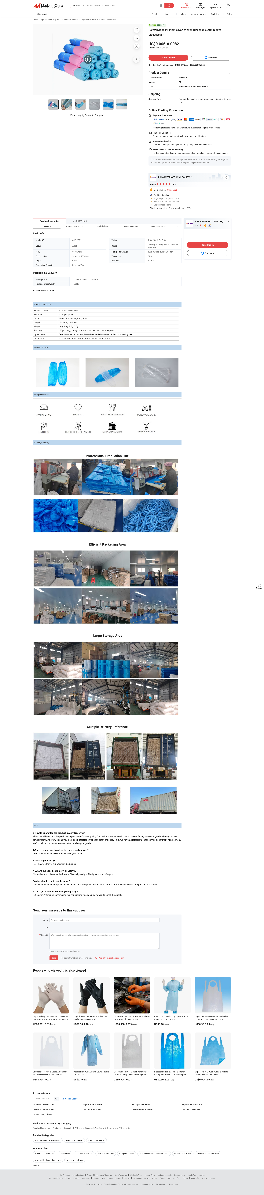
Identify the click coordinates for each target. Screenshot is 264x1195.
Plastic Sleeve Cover (182, 1153)
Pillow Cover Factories (44, 1153)
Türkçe (185, 1178)
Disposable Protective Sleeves (47, 1140)
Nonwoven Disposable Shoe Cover (154, 1153)
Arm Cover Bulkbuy (75, 1160)
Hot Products (65, 1175)
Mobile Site (192, 1175)
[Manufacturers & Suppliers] (48, 6)
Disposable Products (70, 19)
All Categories (42, 14)
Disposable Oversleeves (89, 19)
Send (54, 958)
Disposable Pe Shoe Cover (208, 1153)
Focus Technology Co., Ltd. (114, 1184)
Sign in (228, 7)
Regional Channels (164, 1175)
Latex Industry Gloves (191, 1109)
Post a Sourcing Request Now (109, 958)
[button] (172, 226)
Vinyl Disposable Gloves (92, 1104)
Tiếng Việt (195, 1178)
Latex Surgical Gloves (91, 1109)
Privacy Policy (173, 1184)
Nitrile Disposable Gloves (43, 1104)
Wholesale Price (136, 1175)
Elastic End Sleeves (96, 1140)
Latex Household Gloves (142, 1109)
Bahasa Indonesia (208, 1178)
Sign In (153, 208)
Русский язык (107, 1178)
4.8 (197, 225)
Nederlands (137, 1178)
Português (86, 1178)
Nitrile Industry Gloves (42, 1114)
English (68, 1178)
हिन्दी (168, 1178)
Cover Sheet (65, 1153)
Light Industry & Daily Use (50, 19)
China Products (78, 1175)
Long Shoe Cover (126, 1153)
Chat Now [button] (213, 57)
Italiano (118, 1178)
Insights (201, 1175)
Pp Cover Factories (84, 1153)
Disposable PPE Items (191, 1104)
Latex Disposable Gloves (43, 1109)
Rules (229, 14)
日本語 (162, 1178)
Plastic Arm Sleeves (108, 19)
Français (96, 1178)
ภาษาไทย (176, 1178)
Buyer (167, 14)
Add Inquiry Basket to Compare (88, 115)
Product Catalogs (71, 1098)
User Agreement (147, 1184)
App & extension (197, 14)
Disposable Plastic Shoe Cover (48, 1160)
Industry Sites (150, 1175)
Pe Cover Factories (106, 1153)
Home (35, 19)
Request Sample (197, 65)
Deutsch (127, 1178)
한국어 (154, 1178)
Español (76, 1178)
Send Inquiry (168, 57)
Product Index (179, 1175)
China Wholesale (121, 1175)
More (35, 1165)
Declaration (160, 1184)
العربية (146, 1178)
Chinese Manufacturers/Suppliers (99, 1175)
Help (182, 14)
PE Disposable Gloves (141, 1104)
